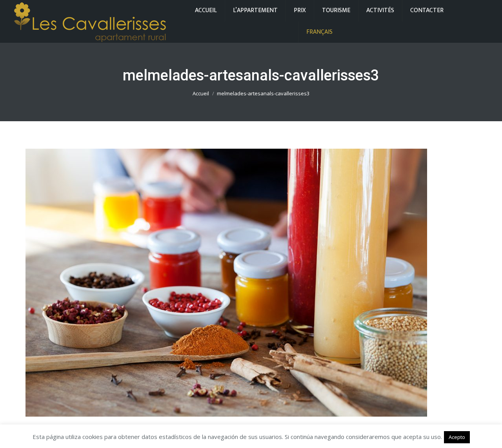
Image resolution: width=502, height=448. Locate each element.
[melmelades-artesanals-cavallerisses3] (251, 283)
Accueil (201, 93)
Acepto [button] (457, 437)
